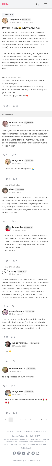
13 (41, 419)
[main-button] (45, 4)
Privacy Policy (40, 431)
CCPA (37, 436)
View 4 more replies (12, 185)
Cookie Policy (18, 436)
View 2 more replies (12, 267)
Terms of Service (24, 431)
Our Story (10, 431)
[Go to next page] (46, 420)
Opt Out (29, 436)
